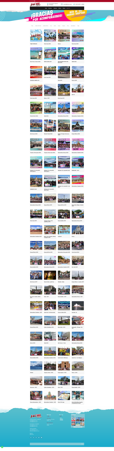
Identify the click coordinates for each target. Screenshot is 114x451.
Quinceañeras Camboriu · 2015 (50, 402)
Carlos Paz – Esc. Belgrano (77, 357)
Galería (59, 8)
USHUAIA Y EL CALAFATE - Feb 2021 (64, 187)
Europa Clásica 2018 (34, 252)
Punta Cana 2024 (47, 43)
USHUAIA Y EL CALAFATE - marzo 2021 (49, 190)
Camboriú (60, 236)
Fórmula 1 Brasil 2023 (48, 133)
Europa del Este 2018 (48, 252)
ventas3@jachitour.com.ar (33, 425)
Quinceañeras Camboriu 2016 (49, 357)
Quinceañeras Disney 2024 (63, 116)
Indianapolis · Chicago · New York (77, 328)
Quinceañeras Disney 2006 (77, 343)
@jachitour (31, 433)
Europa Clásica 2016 (34, 327)
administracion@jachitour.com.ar (34, 430)
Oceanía (63, 25)
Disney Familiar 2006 (34, 357)
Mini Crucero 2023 (33, 133)
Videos (64, 8)
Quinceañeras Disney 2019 (77, 220)
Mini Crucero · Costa (62, 343)
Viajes (78, 25)
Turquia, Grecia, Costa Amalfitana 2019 (48, 221)
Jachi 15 (73, 94)
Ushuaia (31, 372)
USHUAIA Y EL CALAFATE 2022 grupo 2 (35, 171)
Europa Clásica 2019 (48, 205)
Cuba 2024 (46, 116)
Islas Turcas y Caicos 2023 (35, 61)
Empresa (55, 8)
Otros (68, 25)
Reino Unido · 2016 (61, 327)
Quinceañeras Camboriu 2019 (36, 236)
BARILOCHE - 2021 (75, 170)
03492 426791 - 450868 (79, 4)
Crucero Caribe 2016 (62, 312)
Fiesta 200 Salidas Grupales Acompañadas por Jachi (77, 403)
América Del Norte (38, 25)
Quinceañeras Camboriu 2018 (63, 267)
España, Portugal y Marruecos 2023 (63, 134)
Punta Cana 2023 (75, 43)
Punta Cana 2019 (47, 77)
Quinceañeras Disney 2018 (49, 267)
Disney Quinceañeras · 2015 (35, 402)
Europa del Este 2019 (62, 205)
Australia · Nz (74, 312)
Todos (32, 25)
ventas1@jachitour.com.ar (67, 4)
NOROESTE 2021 (33, 189)
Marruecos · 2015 (33, 387)
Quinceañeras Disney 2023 (63, 152)
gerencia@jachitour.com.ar (34, 429)
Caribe (55, 25)
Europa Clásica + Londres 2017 (78, 281)
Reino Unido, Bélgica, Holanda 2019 (77, 205)
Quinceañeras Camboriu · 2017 (36, 312)
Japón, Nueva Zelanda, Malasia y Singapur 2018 (50, 237)
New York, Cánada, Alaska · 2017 (35, 297)
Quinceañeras (73, 25)
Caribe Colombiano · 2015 (49, 387)
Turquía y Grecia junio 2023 (35, 152)
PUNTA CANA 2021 (48, 61)
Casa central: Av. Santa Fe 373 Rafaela (53, 4)
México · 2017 (46, 98)
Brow (82, 443)
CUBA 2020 (74, 61)
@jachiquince (32, 434)
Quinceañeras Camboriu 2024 (77, 116)
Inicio (46, 8)
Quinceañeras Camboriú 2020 (77, 186)
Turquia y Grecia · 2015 (48, 372)
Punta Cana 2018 (33, 98)
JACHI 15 (68, 8)
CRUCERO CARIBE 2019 (34, 80)
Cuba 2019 (60, 80)
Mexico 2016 (32, 343)
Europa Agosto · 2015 (62, 372)
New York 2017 (75, 267)
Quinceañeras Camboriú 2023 (77, 152)
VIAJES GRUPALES (33, 43)
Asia (51, 25)
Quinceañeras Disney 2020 (35, 205)
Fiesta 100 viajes (61, 402)
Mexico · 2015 (74, 372)
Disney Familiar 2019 (62, 220)
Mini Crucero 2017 (33, 281)
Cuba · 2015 (60, 387)
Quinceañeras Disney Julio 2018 (64, 252)
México (59, 43)
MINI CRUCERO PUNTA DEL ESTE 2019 (63, 62)
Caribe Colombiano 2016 (49, 327)
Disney (73, 236)
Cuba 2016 (46, 343)
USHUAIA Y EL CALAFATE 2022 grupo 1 (49, 171)
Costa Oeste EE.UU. (75, 252)
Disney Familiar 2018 (34, 267)
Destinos (50, 8)
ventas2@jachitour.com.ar (33, 421)
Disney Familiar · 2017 (62, 296)
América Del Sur (45, 25)
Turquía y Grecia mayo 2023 (49, 152)
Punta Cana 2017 (61, 98)
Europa (59, 25)
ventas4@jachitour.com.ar (33, 426)
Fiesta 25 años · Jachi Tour (49, 281)
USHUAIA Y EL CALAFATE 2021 (64, 170)
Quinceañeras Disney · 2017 (77, 296)
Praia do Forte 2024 (34, 116)
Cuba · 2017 (46, 296)
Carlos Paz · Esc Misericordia (49, 312)
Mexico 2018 (74, 80)
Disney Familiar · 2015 (76, 387)
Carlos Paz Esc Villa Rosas (63, 357)
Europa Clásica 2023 (76, 133)
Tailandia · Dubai (61, 281)
